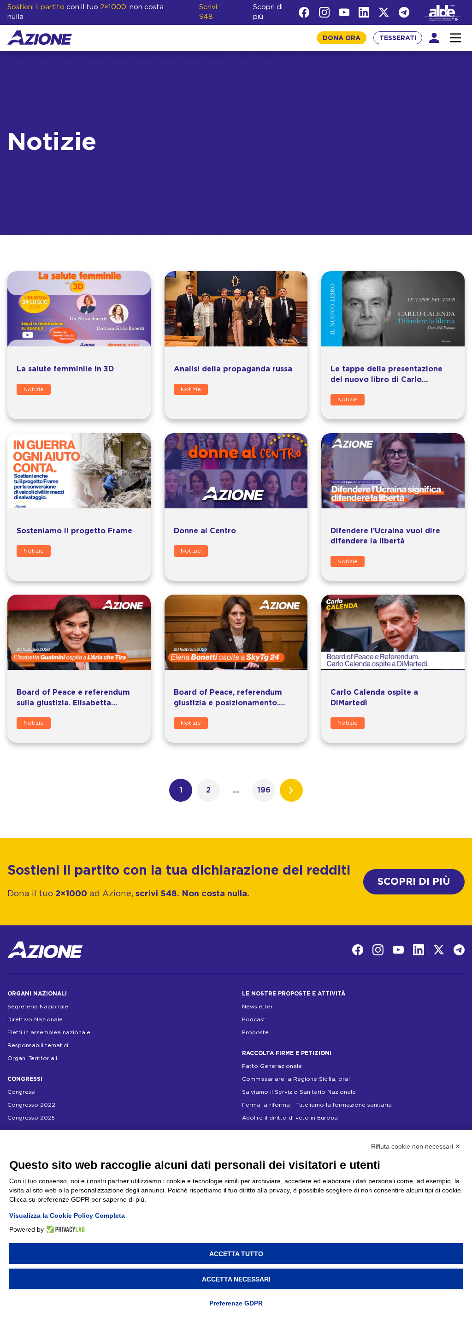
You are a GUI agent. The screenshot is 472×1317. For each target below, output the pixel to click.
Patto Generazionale (272, 1066)
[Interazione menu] (455, 38)
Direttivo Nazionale (35, 1019)
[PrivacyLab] (64, 1229)
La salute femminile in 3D (65, 369)
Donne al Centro (205, 531)
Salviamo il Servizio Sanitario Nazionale (299, 1092)
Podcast (254, 1019)
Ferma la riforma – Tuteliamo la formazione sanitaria (317, 1105)
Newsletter (257, 1006)
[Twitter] (383, 12)
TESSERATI (397, 38)
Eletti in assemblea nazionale (48, 1032)
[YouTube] (344, 12)
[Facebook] (304, 12)
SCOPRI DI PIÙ (414, 882)
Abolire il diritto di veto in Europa (290, 1117)
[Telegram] (404, 12)
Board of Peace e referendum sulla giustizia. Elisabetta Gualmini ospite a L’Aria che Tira (78, 703)
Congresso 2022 (31, 1105)
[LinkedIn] (364, 12)
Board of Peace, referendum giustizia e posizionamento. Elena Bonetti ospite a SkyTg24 (233, 703)
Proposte (255, 1032)
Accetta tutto (236, 1253)
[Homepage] (39, 37)
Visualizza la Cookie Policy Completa (67, 1215)
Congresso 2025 (31, 1117)
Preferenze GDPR (236, 1303)
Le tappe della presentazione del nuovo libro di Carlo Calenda (386, 379)
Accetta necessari (236, 1279)
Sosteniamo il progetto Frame (74, 531)
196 (264, 790)
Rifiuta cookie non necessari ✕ (415, 1146)
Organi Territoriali (32, 1058)
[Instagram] (324, 12)
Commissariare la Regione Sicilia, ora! (296, 1079)
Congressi (21, 1092)
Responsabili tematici (37, 1045)
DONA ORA (341, 38)
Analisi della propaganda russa (233, 369)
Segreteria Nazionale (37, 1006)
